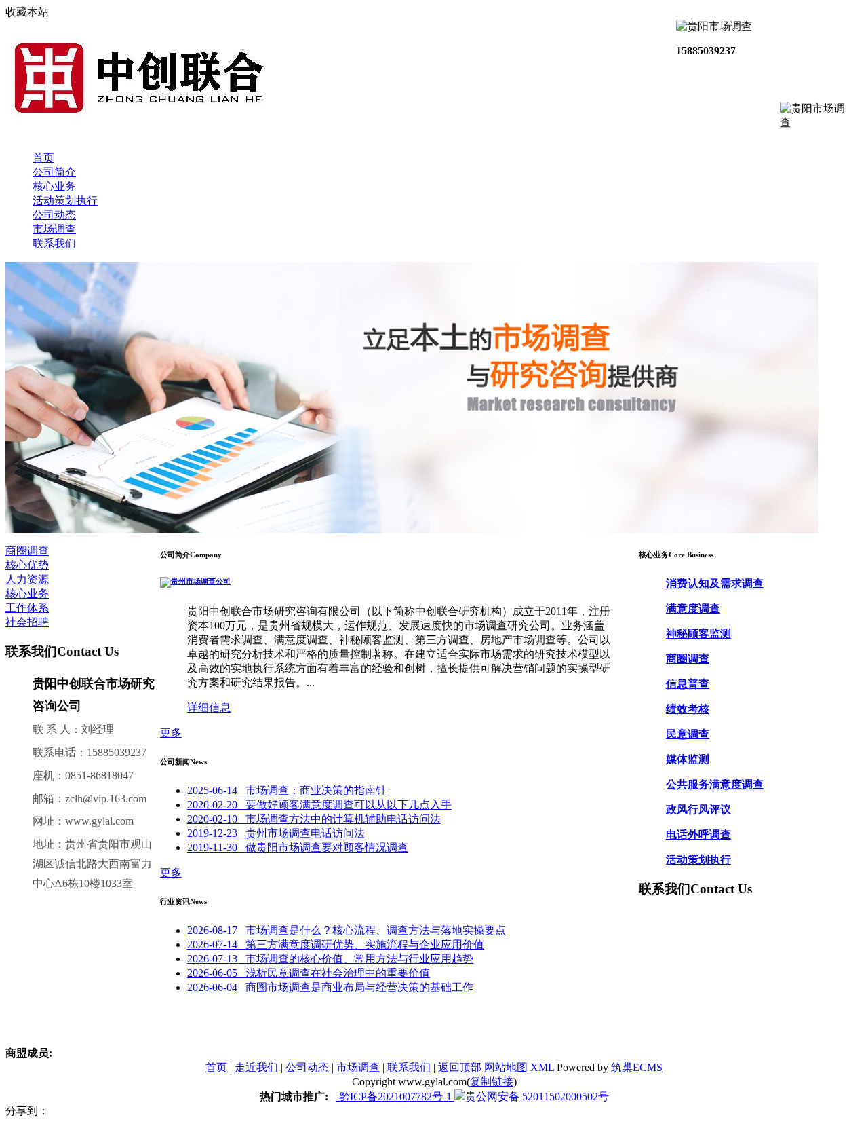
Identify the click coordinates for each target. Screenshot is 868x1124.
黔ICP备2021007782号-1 (395, 1096)
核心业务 (54, 186)
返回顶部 (459, 1067)
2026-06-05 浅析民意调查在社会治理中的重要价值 (308, 973)
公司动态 (54, 215)
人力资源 (27, 579)
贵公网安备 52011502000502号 (537, 1096)
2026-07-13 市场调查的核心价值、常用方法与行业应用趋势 (330, 958)
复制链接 (491, 1081)
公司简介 (54, 172)
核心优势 (27, 565)
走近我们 (256, 1067)
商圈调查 (27, 551)
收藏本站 (27, 12)
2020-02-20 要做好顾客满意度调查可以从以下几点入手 (319, 804)
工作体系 (27, 608)
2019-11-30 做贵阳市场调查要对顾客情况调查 (297, 847)
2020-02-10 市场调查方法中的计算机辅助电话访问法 (314, 819)
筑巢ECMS (637, 1067)
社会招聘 (27, 622)
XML (542, 1067)
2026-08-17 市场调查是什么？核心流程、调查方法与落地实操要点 (346, 930)
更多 (171, 732)
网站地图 (506, 1067)
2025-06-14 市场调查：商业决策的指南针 (287, 790)
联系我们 (54, 243)
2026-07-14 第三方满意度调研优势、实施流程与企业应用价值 (335, 944)
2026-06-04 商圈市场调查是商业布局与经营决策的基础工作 (330, 987)
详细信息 (209, 707)
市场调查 (54, 229)
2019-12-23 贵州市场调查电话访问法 (276, 833)
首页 (43, 158)
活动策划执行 (65, 200)
